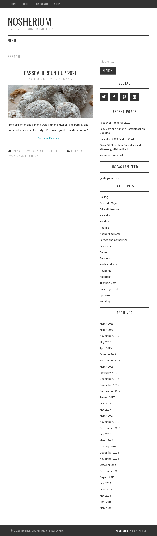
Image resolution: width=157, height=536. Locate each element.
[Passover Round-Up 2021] (50, 101)
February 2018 (108, 373)
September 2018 (110, 360)
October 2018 (108, 354)
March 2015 (106, 508)
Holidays (25, 151)
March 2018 (106, 366)
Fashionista (123, 531)
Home (14, 4)
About (26, 4)
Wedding (105, 301)
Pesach (22, 156)
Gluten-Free (77, 151)
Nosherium (29, 21)
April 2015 (106, 501)
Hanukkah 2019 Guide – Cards (117, 139)
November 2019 (109, 336)
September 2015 (110, 471)
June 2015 (106, 489)
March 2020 (106, 330)
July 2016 (105, 434)
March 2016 (106, 440)
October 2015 (108, 465)
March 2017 (106, 416)
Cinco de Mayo (109, 203)
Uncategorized (109, 289)
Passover (36, 151)
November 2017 (109, 385)
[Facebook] (114, 97)
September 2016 (110, 428)
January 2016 (108, 446)
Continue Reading (50, 138)
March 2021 (106, 323)
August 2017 (107, 397)
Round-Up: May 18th (112, 155)
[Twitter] (104, 97)
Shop (57, 4)
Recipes (46, 151)
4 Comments (65, 79)
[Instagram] (134, 97)
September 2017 (110, 391)
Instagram (42, 4)
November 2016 (109, 422)
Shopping (105, 277)
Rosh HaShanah (109, 264)
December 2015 (109, 452)
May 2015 (105, 495)
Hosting (104, 227)
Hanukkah (105, 215)
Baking (16, 151)
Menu (12, 40)
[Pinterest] (124, 97)
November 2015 (109, 458)
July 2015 (105, 483)
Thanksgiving (108, 283)
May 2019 (105, 342)
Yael (52, 79)
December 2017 (109, 379)
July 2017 (105, 403)
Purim (103, 252)
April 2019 (106, 348)
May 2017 (105, 409)
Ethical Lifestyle (109, 209)
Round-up (56, 151)
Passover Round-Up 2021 (50, 73)
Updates (105, 295)
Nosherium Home (110, 234)
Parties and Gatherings (114, 240)
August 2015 (107, 477)
